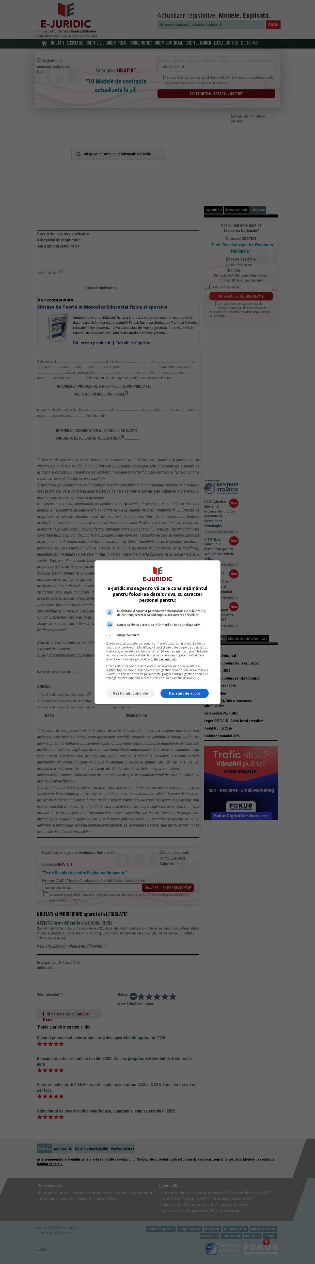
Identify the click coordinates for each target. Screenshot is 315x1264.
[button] (157, 635)
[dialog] (157, 632)
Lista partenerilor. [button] (163, 659)
